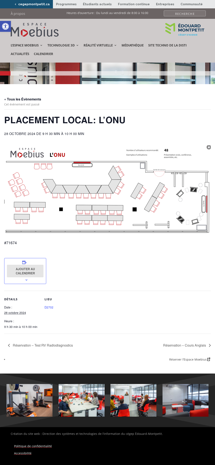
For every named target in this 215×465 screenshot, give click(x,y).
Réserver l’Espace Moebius (188, 359)
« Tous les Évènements (22, 99)
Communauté (192, 4)
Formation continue (134, 4)
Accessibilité (22, 453)
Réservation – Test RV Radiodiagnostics (42, 345)
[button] (5, 26)
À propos (18, 14)
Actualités (20, 54)
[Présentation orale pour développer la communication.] (133, 415)
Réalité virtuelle (98, 45)
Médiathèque (133, 45)
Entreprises (165, 4)
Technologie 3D (61, 45)
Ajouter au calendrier (25, 271)
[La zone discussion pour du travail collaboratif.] (185, 415)
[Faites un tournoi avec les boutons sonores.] (82, 415)
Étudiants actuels (97, 4)
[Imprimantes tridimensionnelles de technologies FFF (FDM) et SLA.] (29, 415)
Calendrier (43, 54)
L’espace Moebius (25, 45)
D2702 (49, 307)
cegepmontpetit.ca (34, 4)
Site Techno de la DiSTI (167, 45)
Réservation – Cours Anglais (185, 345)
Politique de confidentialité (33, 446)
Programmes (66, 4)
